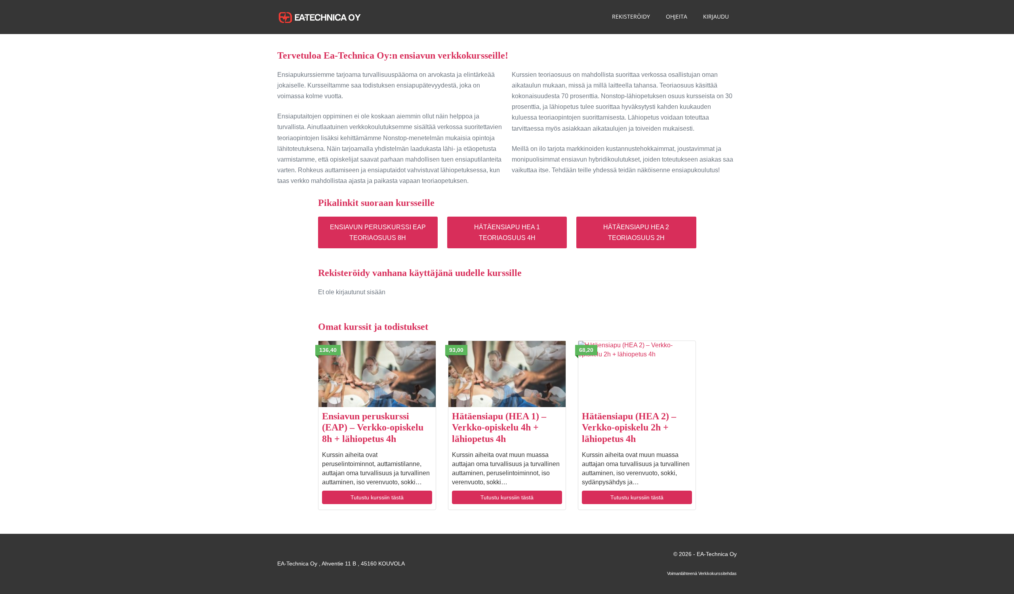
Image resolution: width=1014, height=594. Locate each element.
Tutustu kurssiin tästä (377, 497)
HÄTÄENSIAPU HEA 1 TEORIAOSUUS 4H (507, 232)
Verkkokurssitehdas (717, 573)
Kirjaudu (716, 16)
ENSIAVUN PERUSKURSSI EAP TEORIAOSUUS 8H (378, 232)
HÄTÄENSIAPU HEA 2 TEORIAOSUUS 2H (636, 232)
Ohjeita (676, 16)
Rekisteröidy (631, 16)
